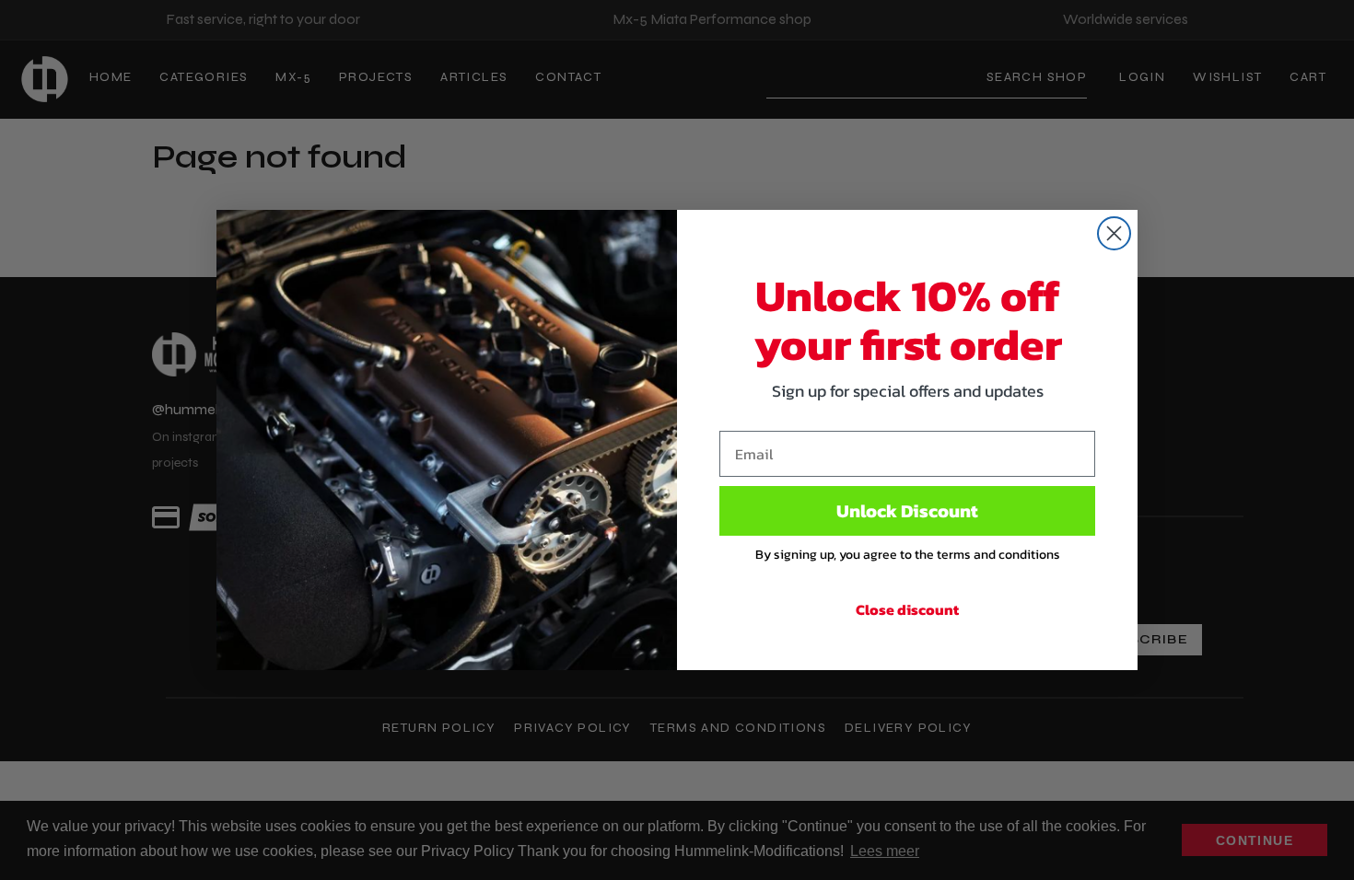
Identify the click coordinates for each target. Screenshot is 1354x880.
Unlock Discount (907, 511)
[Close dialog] (1114, 233)
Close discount (907, 609)
